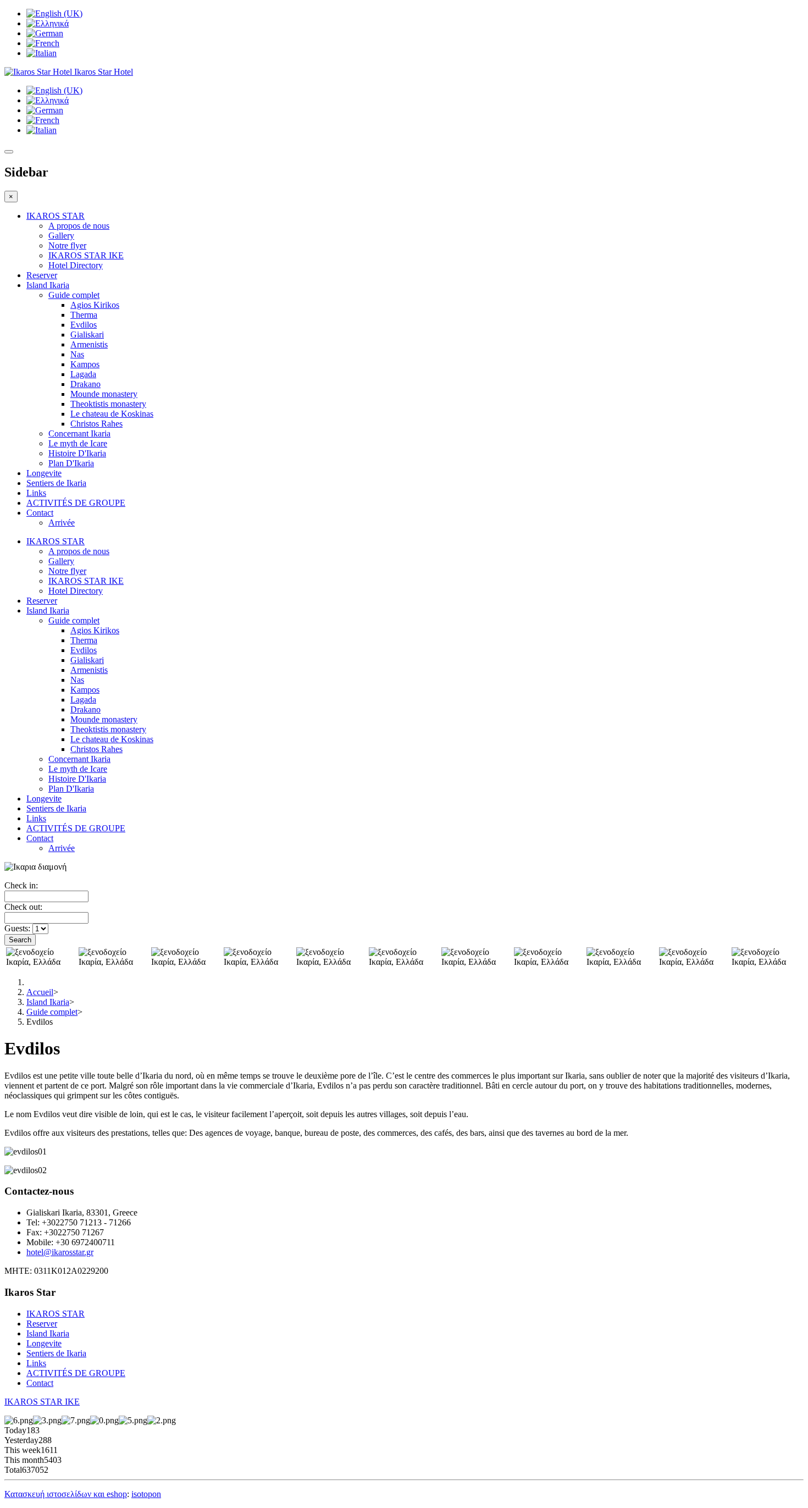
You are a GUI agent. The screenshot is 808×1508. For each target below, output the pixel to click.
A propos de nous (78, 225)
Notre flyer (67, 245)
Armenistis (89, 344)
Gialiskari (87, 334)
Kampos (84, 364)
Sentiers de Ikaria (56, 483)
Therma (83, 314)
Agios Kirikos (94, 305)
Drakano (85, 384)
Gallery (61, 235)
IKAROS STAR (55, 215)
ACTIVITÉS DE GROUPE (75, 502)
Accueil (39, 992)
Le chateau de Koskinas (111, 413)
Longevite (44, 473)
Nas (77, 354)
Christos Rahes (96, 423)
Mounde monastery (103, 394)
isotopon (146, 1494)
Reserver (41, 275)
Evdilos (83, 324)
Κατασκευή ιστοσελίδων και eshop (65, 1494)
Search (20, 940)
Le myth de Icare (77, 443)
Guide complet (73, 295)
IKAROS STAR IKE (86, 255)
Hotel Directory (75, 265)
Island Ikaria (47, 285)
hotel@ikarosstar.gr (59, 1252)
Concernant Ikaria (79, 433)
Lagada (83, 374)
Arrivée (61, 522)
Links (36, 493)
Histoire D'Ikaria (77, 453)
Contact (39, 512)
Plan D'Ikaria (71, 463)
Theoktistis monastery (108, 403)
